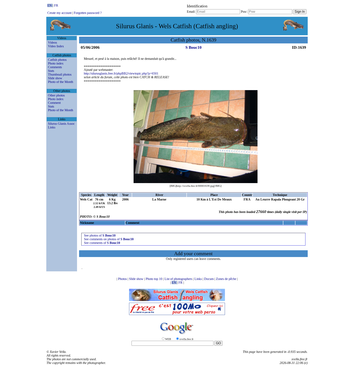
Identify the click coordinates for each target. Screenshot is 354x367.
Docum (209, 279)
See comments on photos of (109, 239)
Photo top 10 (154, 279)
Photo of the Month (60, 82)
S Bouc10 (193, 47)
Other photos (56, 95)
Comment (54, 102)
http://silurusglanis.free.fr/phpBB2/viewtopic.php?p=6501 (121, 73)
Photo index (56, 63)
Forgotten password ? (88, 13)
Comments (55, 67)
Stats (51, 70)
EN (50, 5)
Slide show (55, 78)
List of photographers (179, 279)
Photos (123, 279)
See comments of (102, 243)
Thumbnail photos (59, 74)
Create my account (59, 13)
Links (51, 127)
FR (56, 5)
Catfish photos (57, 59)
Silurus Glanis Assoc (61, 123)
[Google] (177, 334)
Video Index (56, 46)
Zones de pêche (226, 279)
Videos (52, 42)
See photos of (100, 235)
